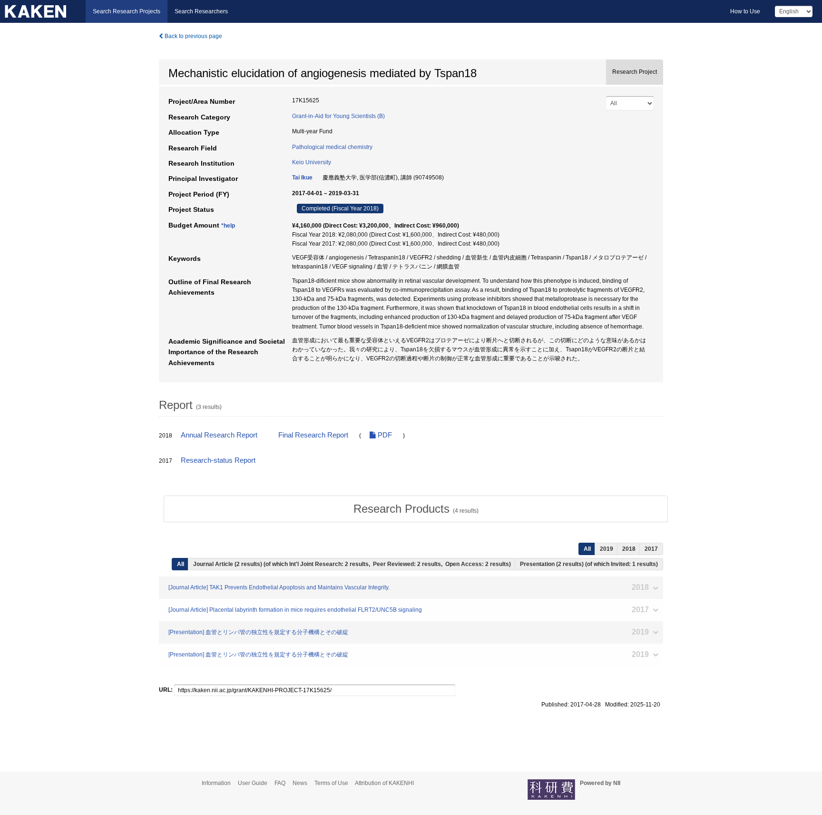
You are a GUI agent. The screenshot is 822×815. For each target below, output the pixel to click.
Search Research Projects (126, 11)
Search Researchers (201, 11)
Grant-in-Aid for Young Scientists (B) (338, 116)
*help (228, 225)
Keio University (311, 162)
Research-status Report (218, 460)
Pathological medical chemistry (332, 147)
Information (216, 783)
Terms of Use (331, 783)
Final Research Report (313, 435)
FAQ (279, 783)
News (300, 783)
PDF (384, 435)
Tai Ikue (302, 177)
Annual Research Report (219, 435)
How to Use (745, 11)
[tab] (416, 509)
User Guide (252, 783)
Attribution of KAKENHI (384, 783)
